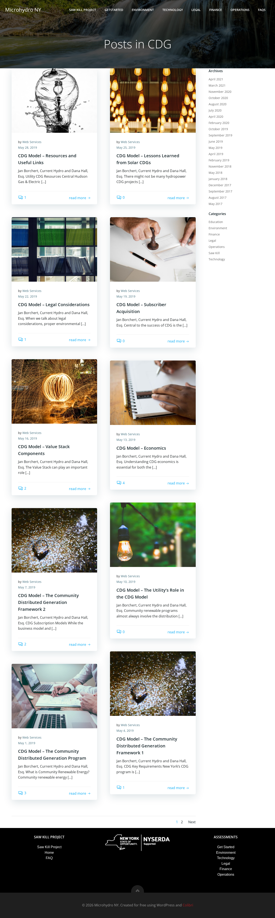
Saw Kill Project (82, 10)
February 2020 (219, 123)
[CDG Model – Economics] (153, 392)
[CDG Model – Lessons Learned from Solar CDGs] (153, 100)
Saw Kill (214, 253)
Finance (215, 10)
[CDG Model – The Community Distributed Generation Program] (54, 695)
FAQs (262, 10)
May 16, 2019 (27, 438)
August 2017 (217, 198)
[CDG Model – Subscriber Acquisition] (153, 249)
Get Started (225, 847)
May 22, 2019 (27, 296)
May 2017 (215, 204)
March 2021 (217, 85)
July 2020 (215, 110)
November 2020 (220, 92)
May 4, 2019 (125, 731)
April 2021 (216, 79)
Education (216, 222)
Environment (143, 10)
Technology (172, 10)
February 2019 (219, 160)
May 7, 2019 (26, 587)
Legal (196, 10)
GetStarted (114, 10)
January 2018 (218, 179)
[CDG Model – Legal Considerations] (54, 249)
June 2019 (216, 141)
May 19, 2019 (125, 296)
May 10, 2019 (125, 582)
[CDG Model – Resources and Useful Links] (54, 100)
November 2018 (220, 166)
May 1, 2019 (26, 743)
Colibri (188, 905)
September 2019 (220, 135)
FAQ (49, 858)
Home (49, 852)
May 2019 (215, 148)
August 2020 (217, 104)
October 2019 (218, 129)
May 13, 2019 (125, 440)
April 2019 (216, 154)
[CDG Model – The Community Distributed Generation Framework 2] (54, 540)
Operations (240, 10)
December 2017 (220, 185)
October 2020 (218, 98)
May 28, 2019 (27, 147)
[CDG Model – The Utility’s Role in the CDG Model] (153, 534)
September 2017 (220, 191)
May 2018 (215, 173)
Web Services (31, 142)
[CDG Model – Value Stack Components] (54, 391)
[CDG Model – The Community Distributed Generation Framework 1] (153, 683)
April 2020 (216, 117)
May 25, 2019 (125, 147)
